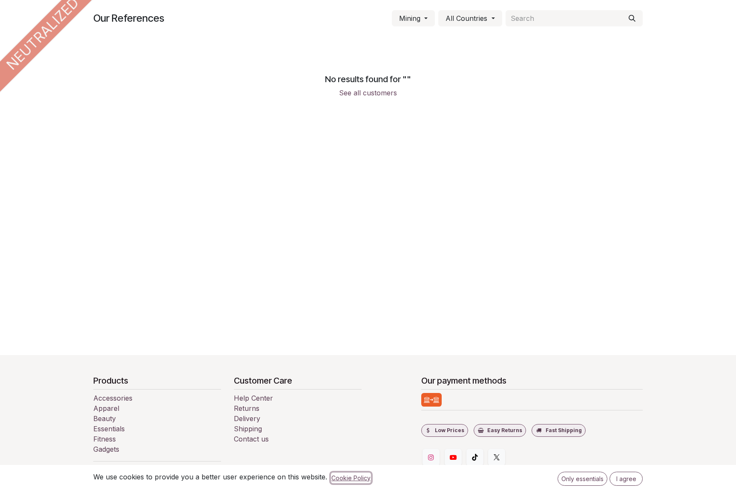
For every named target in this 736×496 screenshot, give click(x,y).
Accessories (112, 398)
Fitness (104, 439)
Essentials (109, 428)
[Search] (632, 18)
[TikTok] (474, 457)
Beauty (104, 418)
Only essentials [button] (582, 478)
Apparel (106, 408)
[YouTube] (453, 457)
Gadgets (106, 449)
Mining (409, 18)
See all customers (368, 93)
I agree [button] (626, 478)
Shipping (248, 428)
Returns (246, 408)
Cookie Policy (351, 478)
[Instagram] (431, 457)
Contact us (251, 439)
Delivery (247, 418)
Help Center (253, 398)
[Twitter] (496, 457)
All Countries (466, 18)
